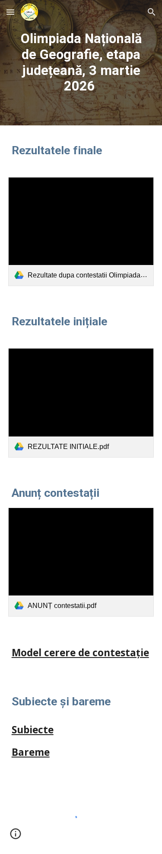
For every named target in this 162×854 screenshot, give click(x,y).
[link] (81, 231)
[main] (81, 63)
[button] (10, 12)
